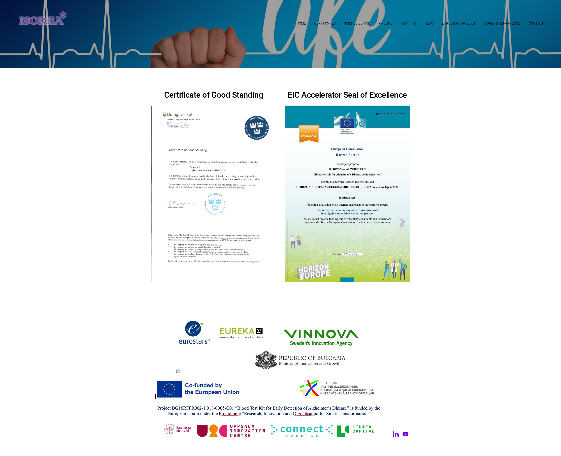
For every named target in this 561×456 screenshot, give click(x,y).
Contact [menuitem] (536, 23)
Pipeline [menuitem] (385, 23)
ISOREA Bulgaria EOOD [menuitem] (502, 23)
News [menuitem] (429, 23)
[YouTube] (405, 434)
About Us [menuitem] (408, 23)
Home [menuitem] (301, 23)
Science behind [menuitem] (357, 23)
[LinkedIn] (395, 434)
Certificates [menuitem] (325, 23)
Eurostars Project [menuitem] (459, 23)
